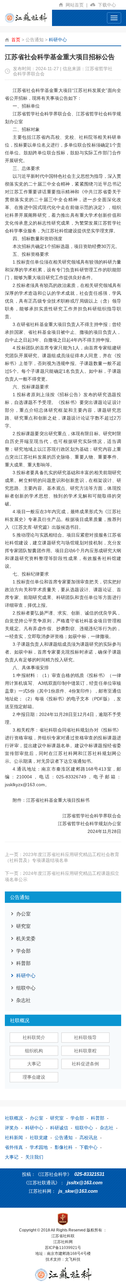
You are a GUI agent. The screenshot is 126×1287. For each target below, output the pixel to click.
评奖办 (11, 1127)
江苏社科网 (63, 1242)
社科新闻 (14, 1137)
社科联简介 (34, 1037)
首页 (15, 39)
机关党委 (26, 938)
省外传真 (14, 1147)
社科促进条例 (85, 1063)
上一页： (62, 857)
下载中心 (108, 4)
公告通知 (35, 39)
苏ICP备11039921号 (63, 1247)
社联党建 (39, 1137)
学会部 (23, 951)
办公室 (23, 913)
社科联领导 (85, 1037)
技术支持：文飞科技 (63, 1259)
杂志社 (23, 1000)
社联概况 (14, 1118)
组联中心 (26, 988)
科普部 (23, 963)
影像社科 (64, 1147)
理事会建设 (34, 1077)
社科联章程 (85, 1050)
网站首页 (77, 4)
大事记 (34, 1063)
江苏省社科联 (63, 1236)
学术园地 (39, 1147)
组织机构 (34, 1050)
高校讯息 (88, 1137)
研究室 (23, 926)
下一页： (62, 876)
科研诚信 (59, 1127)
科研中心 (58, 39)
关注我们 (34, 1157)
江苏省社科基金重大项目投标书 (57, 800)
